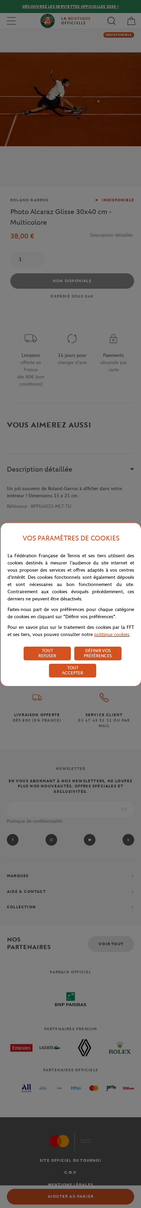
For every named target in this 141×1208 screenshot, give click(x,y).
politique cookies (111, 634)
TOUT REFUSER (47, 653)
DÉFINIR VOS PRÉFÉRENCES (98, 653)
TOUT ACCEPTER (72, 670)
